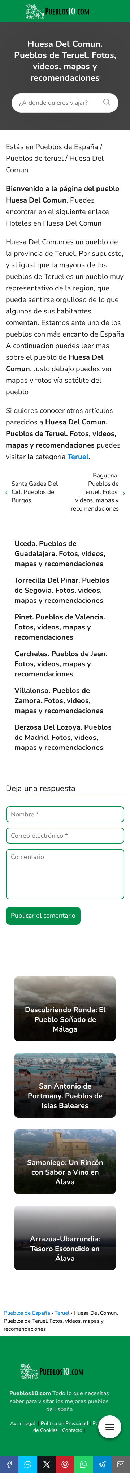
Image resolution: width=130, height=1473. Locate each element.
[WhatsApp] (83, 1464)
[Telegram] (102, 1464)
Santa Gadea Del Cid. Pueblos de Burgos (35, 492)
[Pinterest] (65, 1464)
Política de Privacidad (64, 1423)
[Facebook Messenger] (27, 1464)
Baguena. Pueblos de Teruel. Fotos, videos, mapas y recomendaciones (95, 492)
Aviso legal (22, 1423)
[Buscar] (104, 100)
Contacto (72, 1430)
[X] (46, 1464)
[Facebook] (9, 1464)
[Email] (121, 1464)
